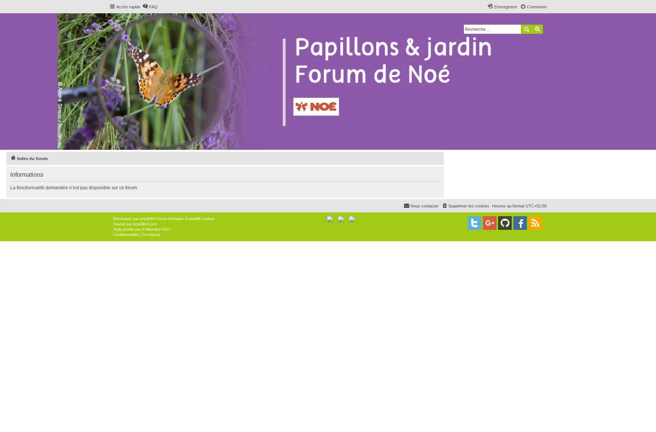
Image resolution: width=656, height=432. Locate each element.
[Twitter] (474, 223)
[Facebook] (520, 223)
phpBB (146, 219)
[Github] (505, 223)
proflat (128, 229)
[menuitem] (150, 6)
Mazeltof (153, 229)
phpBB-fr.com (145, 224)
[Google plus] (490, 223)
